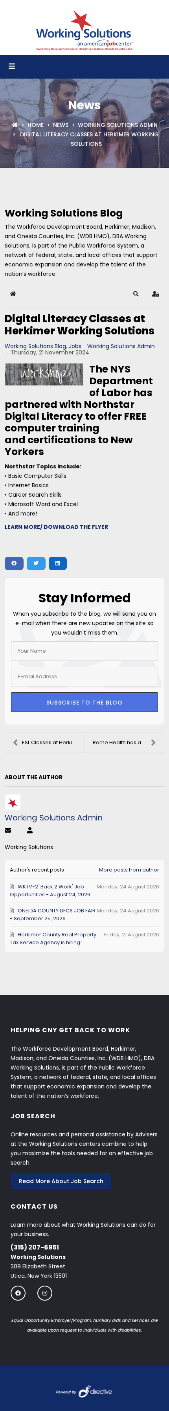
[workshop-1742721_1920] (44, 374)
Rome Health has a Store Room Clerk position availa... (128, 742)
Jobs (75, 346)
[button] (136, 293)
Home (36, 125)
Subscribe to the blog (84, 702)
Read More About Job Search (61, 1181)
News (60, 125)
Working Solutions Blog (35, 346)
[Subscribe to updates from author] (8, 831)
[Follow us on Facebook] (18, 1292)
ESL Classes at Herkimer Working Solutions (53, 742)
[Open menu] (12, 67)
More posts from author (129, 869)
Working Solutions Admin (118, 125)
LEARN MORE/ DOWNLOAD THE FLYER (56, 527)
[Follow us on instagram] (44, 1292)
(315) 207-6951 (35, 1247)
